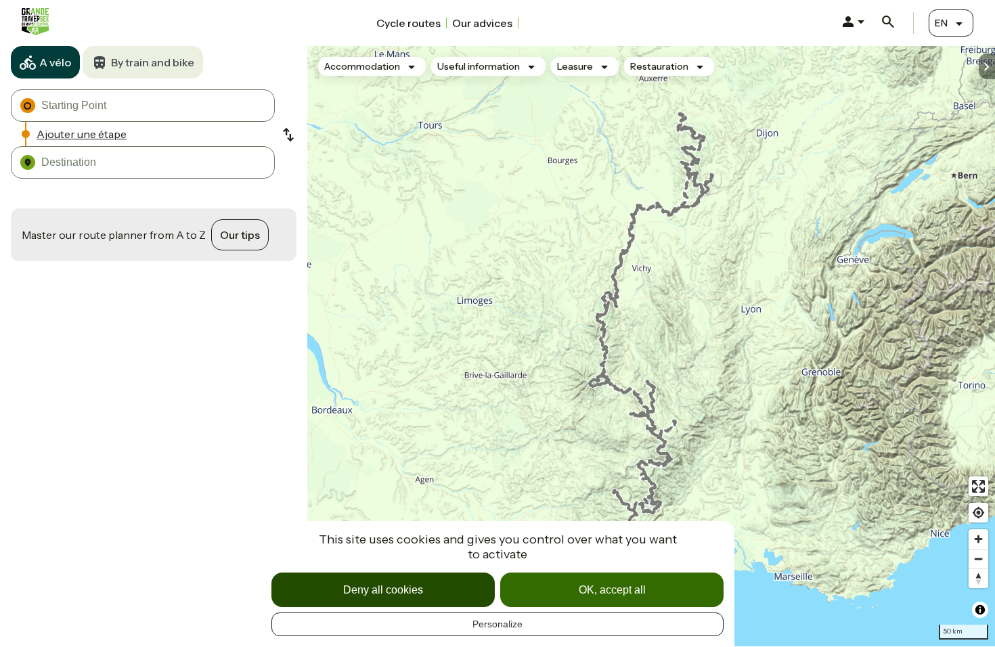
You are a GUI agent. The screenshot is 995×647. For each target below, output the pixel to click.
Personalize (497, 624)
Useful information (478, 66)
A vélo (55, 62)
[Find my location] (978, 512)
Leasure (575, 66)
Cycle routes (408, 23)
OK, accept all (612, 590)
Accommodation (362, 66)
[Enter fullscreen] (978, 486)
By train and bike (152, 62)
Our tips (240, 235)
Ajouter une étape (82, 134)
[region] (651, 346)
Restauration (659, 66)
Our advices (482, 23)
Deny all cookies (383, 590)
